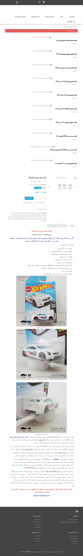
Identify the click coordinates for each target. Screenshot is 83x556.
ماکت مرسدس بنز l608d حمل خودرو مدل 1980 (63, 150)
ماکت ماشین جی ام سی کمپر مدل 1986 (66, 68)
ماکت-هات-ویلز (37, 213)
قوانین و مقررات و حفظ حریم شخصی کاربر (68, 522)
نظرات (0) (63, 225)
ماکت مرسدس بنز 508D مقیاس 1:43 (66, 136)
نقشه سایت (37, 541)
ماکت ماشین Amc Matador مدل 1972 (66, 109)
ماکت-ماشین (33, 217)
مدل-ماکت (35, 218)
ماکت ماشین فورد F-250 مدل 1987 (67, 95)
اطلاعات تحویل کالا (73, 519)
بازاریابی (38, 524)
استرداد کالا (37, 538)
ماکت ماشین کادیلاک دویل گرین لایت (66, 40)
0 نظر (39, 181)
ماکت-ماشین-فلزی (24, 217)
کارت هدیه (37, 522)
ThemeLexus (27, 551)
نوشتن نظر (33, 181)
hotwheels (43, 220)
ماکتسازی (19, 218)
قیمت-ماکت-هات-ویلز (32, 215)
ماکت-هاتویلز (29, 213)
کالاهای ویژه (37, 527)
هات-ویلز (10, 218)
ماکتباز (30, 218)
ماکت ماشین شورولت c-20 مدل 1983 (66, 81)
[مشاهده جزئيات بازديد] (77, 511)
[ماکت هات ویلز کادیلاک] (62, 178)
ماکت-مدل (40, 218)
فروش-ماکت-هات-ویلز (20, 215)
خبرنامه (75, 543)
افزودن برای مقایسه (27, 202)
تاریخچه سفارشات (73, 538)
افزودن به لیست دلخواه (39, 202)
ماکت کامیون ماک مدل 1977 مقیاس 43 (66, 163)
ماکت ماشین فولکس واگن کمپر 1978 (66, 54)
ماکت (37, 217)
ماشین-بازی (25, 218)
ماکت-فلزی (16, 217)
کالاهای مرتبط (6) (53, 225)
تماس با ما (37, 536)
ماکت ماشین (69, 465)
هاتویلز (15, 218)
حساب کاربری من (73, 536)
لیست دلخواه (74, 541)
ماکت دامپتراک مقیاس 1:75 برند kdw (66, 122)
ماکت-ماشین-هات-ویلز (19, 213)
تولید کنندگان (37, 519)
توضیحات (72, 225)
